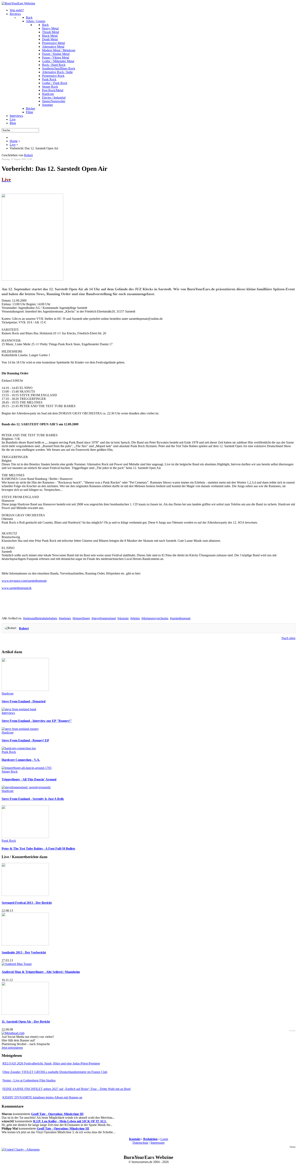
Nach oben (288, 638)
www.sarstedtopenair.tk (17, 588)
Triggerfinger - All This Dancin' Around (29, 779)
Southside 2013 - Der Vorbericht (24, 952)
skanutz (124, 618)
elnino (136, 618)
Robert (28, 155)
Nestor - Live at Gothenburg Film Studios (29, 1080)
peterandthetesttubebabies (41, 618)
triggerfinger (82, 618)
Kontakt (134, 1139)
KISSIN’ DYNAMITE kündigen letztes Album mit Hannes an (42, 1097)
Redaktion (150, 1139)
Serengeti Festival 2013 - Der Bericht (27, 902)
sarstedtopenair (181, 618)
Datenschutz (140, 1142)
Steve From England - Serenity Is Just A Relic (33, 799)
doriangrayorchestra (155, 618)
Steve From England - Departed (23, 701)
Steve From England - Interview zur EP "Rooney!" (37, 720)
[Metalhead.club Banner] (13, 1033)
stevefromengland (104, 618)
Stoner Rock (10, 771)
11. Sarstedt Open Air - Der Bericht (26, 1021)
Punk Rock (9, 752)
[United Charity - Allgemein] (21, 1149)
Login (164, 1139)
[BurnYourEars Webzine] (18, 3)
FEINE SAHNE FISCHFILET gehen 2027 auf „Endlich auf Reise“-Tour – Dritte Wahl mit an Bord (66, 1089)
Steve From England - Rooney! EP (25, 740)
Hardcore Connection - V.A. (21, 759)
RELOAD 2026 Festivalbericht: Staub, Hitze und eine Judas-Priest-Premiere (51, 1063)
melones (65, 618)
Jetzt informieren (12, 1047)
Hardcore (8, 693)
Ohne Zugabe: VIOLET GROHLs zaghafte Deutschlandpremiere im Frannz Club (54, 1072)
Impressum (157, 1142)
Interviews (8, 713)
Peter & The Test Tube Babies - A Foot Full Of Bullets (38, 848)
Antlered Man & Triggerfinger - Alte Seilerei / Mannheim (41, 972)
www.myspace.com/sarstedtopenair (24, 580)
